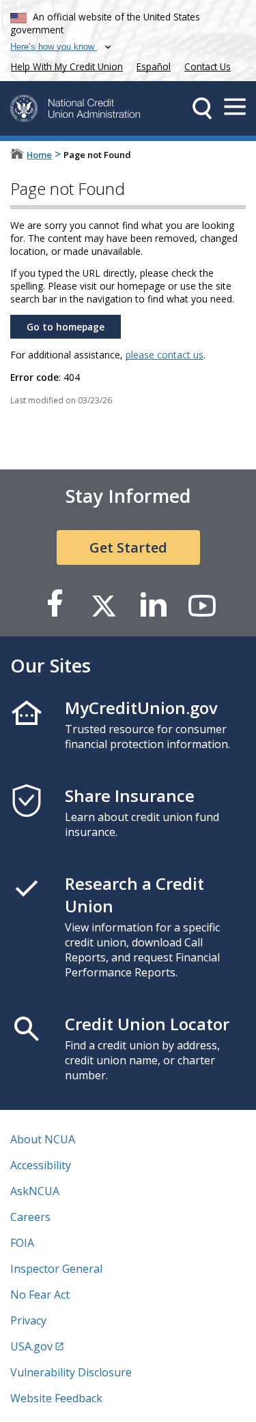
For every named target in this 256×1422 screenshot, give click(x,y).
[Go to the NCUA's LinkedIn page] (153, 605)
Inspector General (56, 1268)
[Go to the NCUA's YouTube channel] (202, 605)
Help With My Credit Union (64, 65)
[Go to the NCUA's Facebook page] (54, 605)
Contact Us (207, 66)
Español (154, 66)
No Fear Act (40, 1294)
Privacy (28, 1320)
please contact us (164, 354)
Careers (30, 1216)
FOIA (22, 1242)
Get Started (128, 547)
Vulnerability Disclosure (71, 1372)
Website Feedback (56, 1398)
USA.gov (31, 1346)
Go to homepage (65, 326)
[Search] (202, 108)
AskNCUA (34, 1191)
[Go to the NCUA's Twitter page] (103, 605)
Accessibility (40, 1165)
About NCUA (42, 1139)
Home (39, 155)
